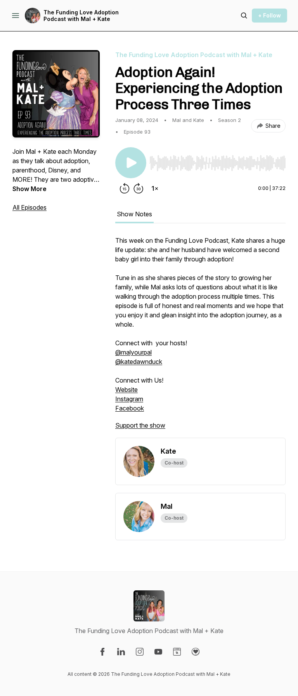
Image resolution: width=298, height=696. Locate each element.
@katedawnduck (138, 361)
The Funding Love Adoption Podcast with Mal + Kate (81, 16)
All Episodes (29, 207)
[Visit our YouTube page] (158, 652)
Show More (29, 189)
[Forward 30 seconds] (138, 188)
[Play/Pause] (130, 162)
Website (126, 389)
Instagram (129, 399)
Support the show (140, 425)
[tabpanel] (200, 337)
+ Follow (269, 15)
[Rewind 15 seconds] (124, 188)
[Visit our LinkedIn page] (121, 652)
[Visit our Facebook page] (102, 652)
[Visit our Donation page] (195, 652)
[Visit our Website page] (177, 652)
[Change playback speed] (155, 188)
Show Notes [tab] (134, 214)
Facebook (129, 408)
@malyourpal (133, 352)
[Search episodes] (244, 15)
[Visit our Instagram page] (140, 652)
